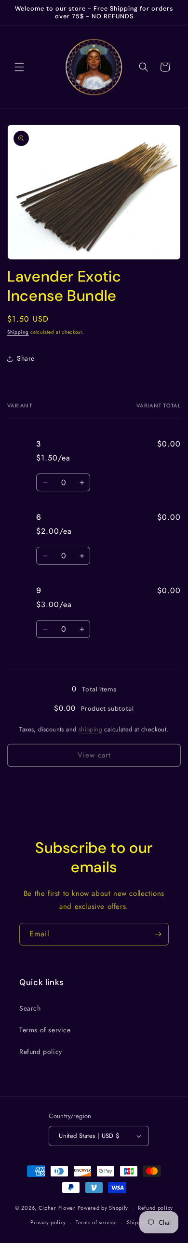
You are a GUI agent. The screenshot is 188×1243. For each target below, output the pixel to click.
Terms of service (45, 1030)
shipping (90, 729)
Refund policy (40, 1051)
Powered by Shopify (103, 1207)
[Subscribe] (157, 934)
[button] (19, 67)
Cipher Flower (57, 1207)
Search (30, 1008)
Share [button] (26, 358)
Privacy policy (48, 1222)
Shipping (18, 332)
